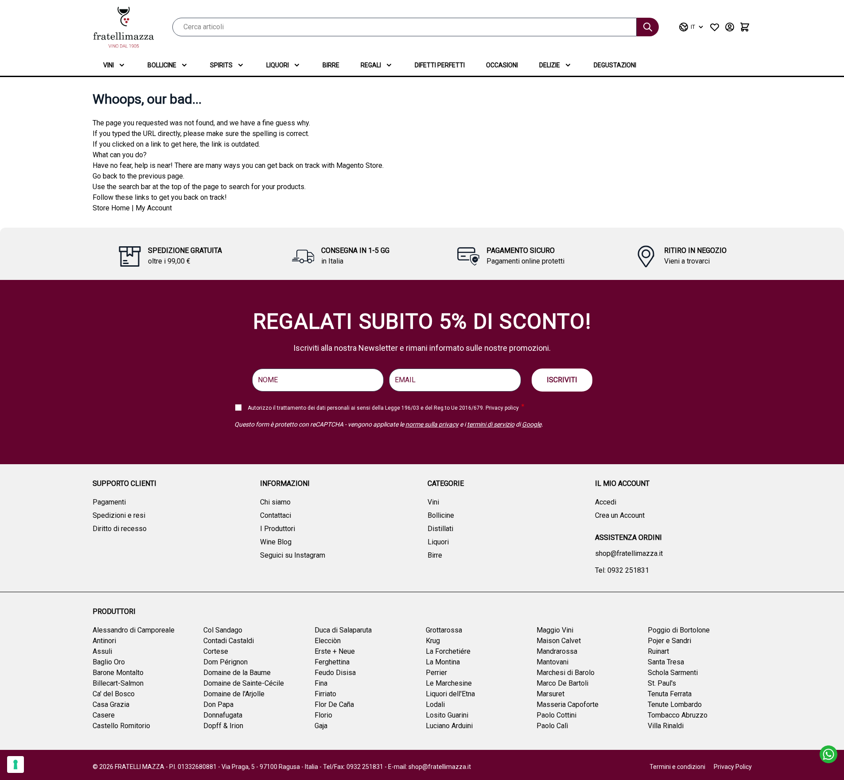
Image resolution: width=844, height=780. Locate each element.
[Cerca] (648, 27)
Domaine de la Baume (237, 672)
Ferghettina (332, 662)
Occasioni (502, 65)
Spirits (221, 65)
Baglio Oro (109, 662)
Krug (433, 640)
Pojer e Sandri (669, 640)
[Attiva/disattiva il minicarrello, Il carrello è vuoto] (745, 27)
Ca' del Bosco (114, 694)
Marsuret (550, 694)
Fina (321, 683)
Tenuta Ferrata (670, 694)
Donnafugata (222, 715)
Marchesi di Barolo (566, 672)
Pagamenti (109, 502)
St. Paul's (662, 683)
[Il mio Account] (730, 27)
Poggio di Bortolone (679, 630)
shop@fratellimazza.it (629, 553)
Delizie (549, 65)
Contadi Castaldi (228, 640)
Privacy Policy (733, 766)
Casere (104, 715)
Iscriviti (562, 380)
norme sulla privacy (432, 424)
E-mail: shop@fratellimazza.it (429, 766)
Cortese (215, 651)
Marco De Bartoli (562, 683)
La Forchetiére (448, 651)
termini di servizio (490, 424)
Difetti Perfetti (440, 65)
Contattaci (275, 515)
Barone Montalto (118, 672)
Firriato (325, 694)
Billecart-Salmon (118, 683)
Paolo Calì (552, 726)
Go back (105, 176)
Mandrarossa (557, 651)
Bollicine (162, 65)
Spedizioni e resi (119, 515)
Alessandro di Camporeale (134, 630)
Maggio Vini (555, 630)
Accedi (605, 502)
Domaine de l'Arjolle (233, 694)
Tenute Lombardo (675, 704)
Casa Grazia (111, 704)
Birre (331, 65)
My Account (154, 208)
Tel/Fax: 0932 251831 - (355, 766)
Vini (108, 65)
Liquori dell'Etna (450, 694)
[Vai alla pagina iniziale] (124, 27)
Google (531, 424)
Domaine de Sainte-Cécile (243, 683)
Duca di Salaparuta (343, 630)
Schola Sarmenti (673, 672)
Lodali (435, 704)
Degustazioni (615, 65)
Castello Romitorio (121, 726)
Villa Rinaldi (666, 726)
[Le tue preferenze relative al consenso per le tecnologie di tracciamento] (15, 764)
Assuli (102, 651)
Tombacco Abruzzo (678, 715)
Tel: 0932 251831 (622, 570)
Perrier (436, 672)
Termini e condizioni (677, 766)
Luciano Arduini (449, 726)
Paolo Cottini (556, 715)
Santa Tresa (666, 662)
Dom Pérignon (225, 662)
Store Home (111, 208)
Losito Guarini (447, 715)
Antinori (104, 640)
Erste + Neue (335, 651)
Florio (323, 715)
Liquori (277, 65)
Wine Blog (276, 542)
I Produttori (277, 528)
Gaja (321, 726)
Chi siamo (275, 502)
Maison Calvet (559, 640)
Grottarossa (444, 630)
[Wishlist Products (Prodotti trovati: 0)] (715, 27)
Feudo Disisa (335, 672)
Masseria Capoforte (568, 704)
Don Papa (218, 704)
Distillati (440, 528)
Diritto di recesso (120, 528)
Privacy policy (502, 408)
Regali (371, 65)
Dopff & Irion (223, 726)
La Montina (443, 662)
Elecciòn (328, 640)
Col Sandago (222, 630)
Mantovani (552, 662)
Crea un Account (620, 515)
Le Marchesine (449, 683)
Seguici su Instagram (292, 555)
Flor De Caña (334, 704)
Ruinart (658, 651)
